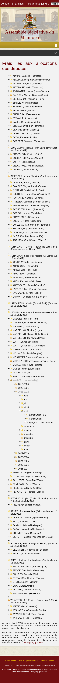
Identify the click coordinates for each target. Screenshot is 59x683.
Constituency (35, 419)
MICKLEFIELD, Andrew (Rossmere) (30, 357)
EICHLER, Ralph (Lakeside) (26, 182)
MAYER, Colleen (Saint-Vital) (27, 349)
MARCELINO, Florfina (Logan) (27, 330)
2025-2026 (23, 465)
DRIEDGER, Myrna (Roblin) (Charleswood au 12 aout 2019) (33, 177)
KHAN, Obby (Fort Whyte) (25, 266)
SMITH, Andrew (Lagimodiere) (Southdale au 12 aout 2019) (33, 561)
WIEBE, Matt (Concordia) (25, 606)
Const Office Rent (37, 415)
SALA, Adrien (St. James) (25, 521)
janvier (27, 442)
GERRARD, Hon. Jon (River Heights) (31, 205)
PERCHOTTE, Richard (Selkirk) (28, 492)
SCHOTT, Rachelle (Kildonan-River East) (33, 537)
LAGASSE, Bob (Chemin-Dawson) (30, 289)
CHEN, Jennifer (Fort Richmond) (28, 126)
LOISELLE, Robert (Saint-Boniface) (30, 322)
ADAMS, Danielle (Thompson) (27, 76)
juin (25, 403)
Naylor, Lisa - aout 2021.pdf (40, 422)
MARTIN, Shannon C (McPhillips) (29, 346)
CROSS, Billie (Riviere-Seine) (27, 154)
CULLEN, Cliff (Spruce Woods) (28, 158)
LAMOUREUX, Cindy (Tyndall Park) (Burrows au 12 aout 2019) (33, 304)
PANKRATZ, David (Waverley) (27, 484)
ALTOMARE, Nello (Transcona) (28, 87)
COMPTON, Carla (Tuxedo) (26, 133)
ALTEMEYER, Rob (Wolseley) (27, 83)
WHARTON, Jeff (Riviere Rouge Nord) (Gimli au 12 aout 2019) (33, 601)
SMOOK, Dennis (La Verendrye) (28, 570)
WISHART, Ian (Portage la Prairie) (29, 610)
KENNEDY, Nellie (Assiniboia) (27, 262)
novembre (28, 434)
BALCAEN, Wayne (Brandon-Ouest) (30, 95)
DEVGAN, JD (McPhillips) (25, 169)
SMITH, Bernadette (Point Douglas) (30, 566)
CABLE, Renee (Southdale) (26, 122)
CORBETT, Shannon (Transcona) (29, 141)
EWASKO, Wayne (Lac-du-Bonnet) (29, 186)
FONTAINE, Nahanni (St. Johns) (28, 198)
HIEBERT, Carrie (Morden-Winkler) (30, 232)
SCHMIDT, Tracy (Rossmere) (27, 533)
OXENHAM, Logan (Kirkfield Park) (29, 476)
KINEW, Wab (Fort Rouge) (25, 270)
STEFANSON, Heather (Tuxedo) (28, 578)
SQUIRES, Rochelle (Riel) (25, 574)
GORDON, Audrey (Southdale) (27, 213)
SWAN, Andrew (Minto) (24, 586)
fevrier (27, 446)
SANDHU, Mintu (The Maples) (27, 525)
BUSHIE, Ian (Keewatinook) (26, 114)
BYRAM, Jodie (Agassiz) (25, 118)
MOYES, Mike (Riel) (22, 372)
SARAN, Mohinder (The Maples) (28, 529)
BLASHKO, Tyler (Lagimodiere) (28, 106)
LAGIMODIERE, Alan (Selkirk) (27, 293)
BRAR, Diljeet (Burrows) (24, 110)
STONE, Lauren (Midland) (25, 582)
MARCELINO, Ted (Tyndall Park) (29, 338)
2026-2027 (23, 469)
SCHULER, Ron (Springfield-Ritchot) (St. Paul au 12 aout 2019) (33, 544)
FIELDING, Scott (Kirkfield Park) (28, 190)
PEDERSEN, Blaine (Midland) (27, 488)
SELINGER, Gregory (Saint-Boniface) (31, 550)
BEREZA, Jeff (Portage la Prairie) (29, 99)
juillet (26, 407)
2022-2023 (23, 453)
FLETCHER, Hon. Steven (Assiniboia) (31, 194)
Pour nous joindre (38, 3)
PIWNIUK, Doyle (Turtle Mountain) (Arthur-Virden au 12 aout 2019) (33, 499)
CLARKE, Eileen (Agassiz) (26, 130)
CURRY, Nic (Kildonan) (24, 162)
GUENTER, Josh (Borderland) (27, 221)
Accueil (5, 3)
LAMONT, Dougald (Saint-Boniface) (30, 297)
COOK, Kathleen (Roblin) (25, 137)
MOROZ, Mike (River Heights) (27, 365)
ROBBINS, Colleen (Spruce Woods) (30, 518)
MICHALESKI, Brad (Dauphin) (27, 353)
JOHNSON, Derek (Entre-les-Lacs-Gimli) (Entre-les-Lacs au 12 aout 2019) (33, 248)
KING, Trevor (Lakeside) (24, 274)
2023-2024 (23, 457)
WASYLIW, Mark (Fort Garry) (26, 593)
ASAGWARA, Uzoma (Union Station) (31, 91)
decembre (28, 438)
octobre (27, 430)
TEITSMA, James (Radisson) (27, 589)
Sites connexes (47, 661)
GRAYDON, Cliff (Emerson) (26, 217)
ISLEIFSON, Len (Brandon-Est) (28, 236)
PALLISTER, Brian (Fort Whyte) (28, 480)
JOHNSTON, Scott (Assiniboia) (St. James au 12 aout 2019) (33, 257)
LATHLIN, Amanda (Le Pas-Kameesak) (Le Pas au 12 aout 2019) (33, 313)
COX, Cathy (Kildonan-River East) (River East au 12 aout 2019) (33, 149)
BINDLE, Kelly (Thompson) (26, 103)
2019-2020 (23, 384)
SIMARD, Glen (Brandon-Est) (27, 553)
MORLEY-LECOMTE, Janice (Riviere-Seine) (34, 361)
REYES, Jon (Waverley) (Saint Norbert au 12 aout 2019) (33, 512)
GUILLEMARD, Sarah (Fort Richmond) (31, 225)
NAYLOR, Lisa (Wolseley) (25, 380)
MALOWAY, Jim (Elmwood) (26, 326)
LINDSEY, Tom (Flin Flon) (25, 319)
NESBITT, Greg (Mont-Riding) (27, 472)
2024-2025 (23, 461)
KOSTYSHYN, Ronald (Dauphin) (29, 285)
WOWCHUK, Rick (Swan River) (28, 614)
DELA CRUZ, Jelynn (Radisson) (28, 166)
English (19, 3)
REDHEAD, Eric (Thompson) (27, 505)
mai (25, 399)
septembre (29, 426)
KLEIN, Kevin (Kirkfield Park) (27, 281)
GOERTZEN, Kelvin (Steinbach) (28, 209)
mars (26, 449)
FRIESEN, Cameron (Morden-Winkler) (31, 202)
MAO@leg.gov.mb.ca (34, 642)
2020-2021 (23, 388)
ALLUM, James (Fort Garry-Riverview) (31, 80)
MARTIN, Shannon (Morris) (26, 342)
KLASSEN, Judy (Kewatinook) (27, 277)
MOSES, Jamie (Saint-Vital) (26, 369)
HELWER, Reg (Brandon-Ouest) (28, 228)
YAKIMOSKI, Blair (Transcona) (27, 618)
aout (26, 411)
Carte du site (10, 661)
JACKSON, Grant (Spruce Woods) (29, 240)
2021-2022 (23, 392)
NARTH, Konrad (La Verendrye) (28, 376)
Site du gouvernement (28, 661)
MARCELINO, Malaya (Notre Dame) (30, 334)
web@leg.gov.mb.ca (39, 672)
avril (26, 396)
